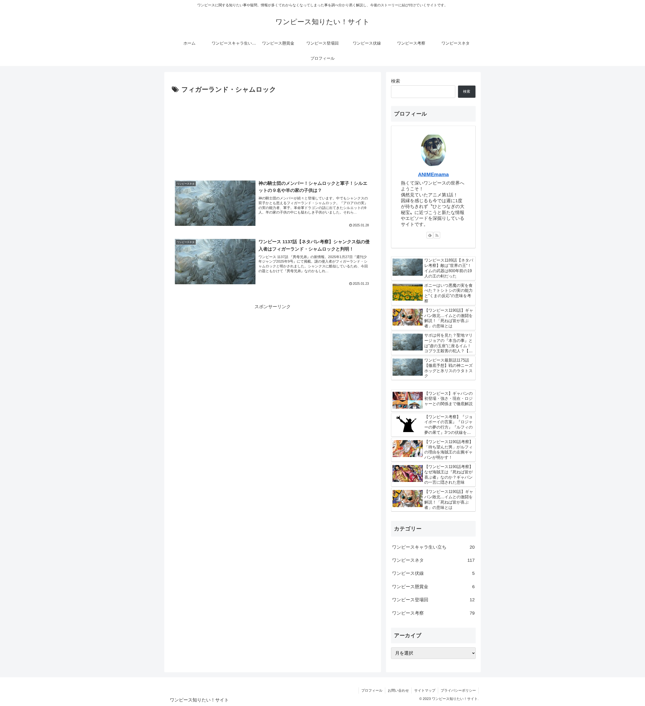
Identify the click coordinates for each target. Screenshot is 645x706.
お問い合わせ (398, 690)
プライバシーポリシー (458, 690)
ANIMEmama (433, 174)
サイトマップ (424, 690)
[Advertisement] (272, 133)
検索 (395, 81)
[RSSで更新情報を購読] (437, 235)
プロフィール (371, 690)
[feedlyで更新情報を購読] (430, 235)
